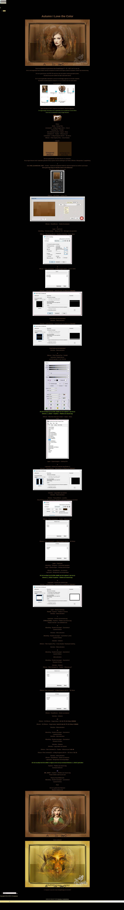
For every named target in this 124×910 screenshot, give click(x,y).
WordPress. (66, 899)
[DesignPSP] (3, 1)
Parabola (60, 899)
